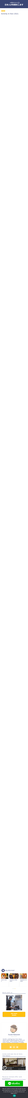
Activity (3, 10)
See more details (14, 1014)
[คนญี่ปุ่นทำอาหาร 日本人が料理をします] (14, 6)
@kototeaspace (15, 1040)
